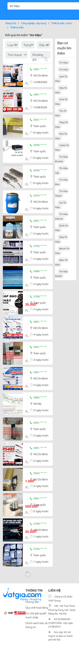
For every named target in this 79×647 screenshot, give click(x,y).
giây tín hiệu (61, 239)
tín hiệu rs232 (61, 274)
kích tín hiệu (61, 136)
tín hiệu (63, 62)
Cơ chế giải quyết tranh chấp (36, 615)
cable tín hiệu (62, 147)
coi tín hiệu (61, 205)
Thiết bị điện (17, 27)
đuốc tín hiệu (61, 228)
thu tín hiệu (61, 113)
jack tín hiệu (61, 78)
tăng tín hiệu (61, 124)
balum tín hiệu (62, 251)
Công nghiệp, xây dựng (33, 23)
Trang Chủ (10, 23)
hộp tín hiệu (61, 90)
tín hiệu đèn (61, 182)
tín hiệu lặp (61, 170)
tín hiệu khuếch (61, 159)
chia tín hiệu (61, 101)
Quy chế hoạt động (37, 607)
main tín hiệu (61, 262)
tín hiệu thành (61, 193)
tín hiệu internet (61, 216)
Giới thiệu (31, 596)
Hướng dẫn (32, 602)
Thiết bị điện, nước (61, 23)
